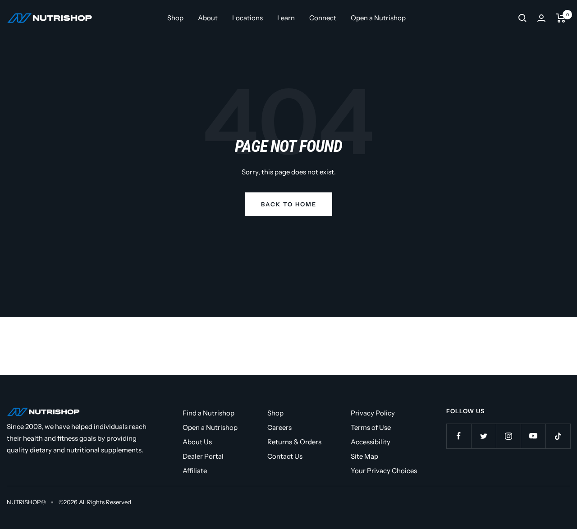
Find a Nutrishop (208, 413)
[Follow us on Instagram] (508, 436)
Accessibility (370, 442)
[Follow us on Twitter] (483, 436)
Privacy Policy (373, 413)
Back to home (288, 204)
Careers (279, 427)
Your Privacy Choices (384, 470)
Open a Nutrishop (378, 18)
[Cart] (561, 18)
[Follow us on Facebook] (458, 436)
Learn (286, 18)
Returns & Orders (294, 442)
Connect (322, 18)
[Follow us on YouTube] (533, 436)
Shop (175, 18)
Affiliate (195, 470)
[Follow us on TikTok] (557, 436)
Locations (247, 18)
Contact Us (284, 456)
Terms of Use (371, 427)
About (208, 18)
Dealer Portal (203, 456)
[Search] (522, 18)
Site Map (364, 456)
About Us (197, 442)
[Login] (541, 18)
